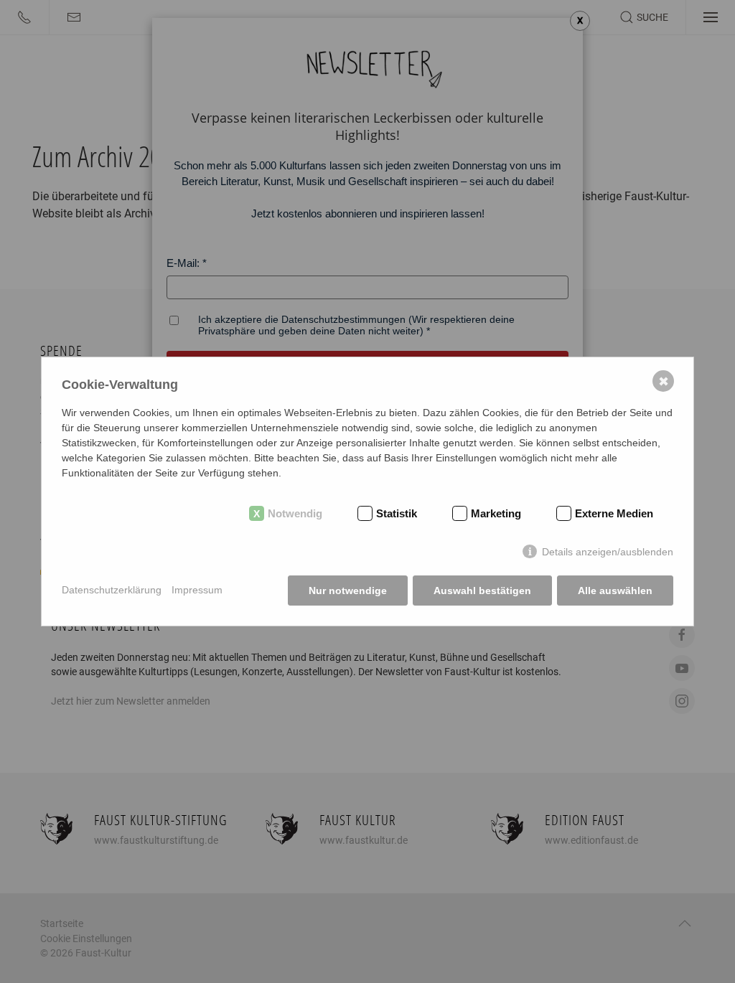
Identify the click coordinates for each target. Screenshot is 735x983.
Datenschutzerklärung (111, 590)
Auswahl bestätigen (482, 590)
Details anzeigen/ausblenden (607, 552)
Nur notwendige (348, 590)
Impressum (197, 590)
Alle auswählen (615, 590)
